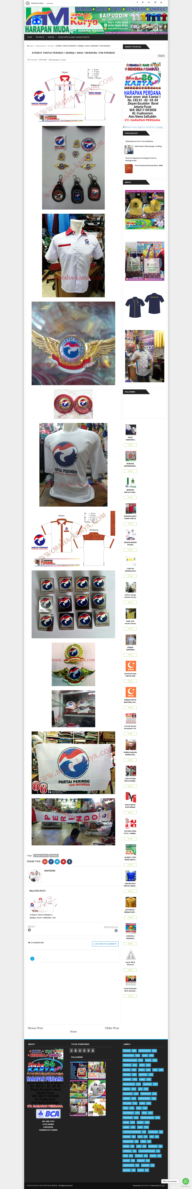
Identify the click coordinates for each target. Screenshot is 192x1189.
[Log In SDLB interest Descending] (130, 955)
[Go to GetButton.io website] (186, 1186)
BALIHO (127, 1070)
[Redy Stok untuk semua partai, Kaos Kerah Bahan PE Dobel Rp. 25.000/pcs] (130, 614)
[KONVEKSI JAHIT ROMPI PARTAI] (130, 509)
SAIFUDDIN (49, 870)
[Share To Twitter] (57, 861)
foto (144, 1113)
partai (140, 1122)
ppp (138, 1146)
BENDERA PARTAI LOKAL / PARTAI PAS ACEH (130, 491)
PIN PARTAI (40, 37)
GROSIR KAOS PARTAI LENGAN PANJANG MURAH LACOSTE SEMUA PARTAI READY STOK (130, 884)
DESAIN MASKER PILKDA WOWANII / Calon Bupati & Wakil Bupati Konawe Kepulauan (130, 543)
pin (140, 1089)
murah (126, 1160)
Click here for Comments (105, 944)
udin (140, 1127)
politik (126, 1127)
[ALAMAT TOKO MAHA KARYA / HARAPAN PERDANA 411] (130, 850)
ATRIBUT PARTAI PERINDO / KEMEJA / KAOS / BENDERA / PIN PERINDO (43, 918)
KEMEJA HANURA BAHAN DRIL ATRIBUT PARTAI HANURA (130, 753)
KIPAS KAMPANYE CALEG (130, 438)
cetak (126, 1122)
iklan (143, 1141)
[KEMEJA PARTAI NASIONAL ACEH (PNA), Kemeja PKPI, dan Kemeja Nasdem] (130, 693)
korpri (153, 1156)
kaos (145, 1055)
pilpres (126, 1089)
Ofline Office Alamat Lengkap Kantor (73, 37)
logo (139, 1108)
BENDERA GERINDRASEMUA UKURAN (130, 465)
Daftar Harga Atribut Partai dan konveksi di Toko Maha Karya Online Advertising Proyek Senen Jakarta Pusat (130, 596)
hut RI (140, 1170)
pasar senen (129, 1084)
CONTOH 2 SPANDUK (132, 1132)
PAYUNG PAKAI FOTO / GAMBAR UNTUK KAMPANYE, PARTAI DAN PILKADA (130, 832)
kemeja (127, 1050)
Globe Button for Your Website (139, 141)
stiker (141, 1070)
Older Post (112, 1028)
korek (126, 1146)
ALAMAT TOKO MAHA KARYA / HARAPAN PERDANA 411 (130, 858)
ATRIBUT (127, 1065)
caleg (142, 1079)
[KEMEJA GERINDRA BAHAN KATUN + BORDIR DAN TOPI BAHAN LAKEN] (130, 640)
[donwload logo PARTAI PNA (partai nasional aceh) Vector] (130, 667)
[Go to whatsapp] (185, 1181)
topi (155, 1070)
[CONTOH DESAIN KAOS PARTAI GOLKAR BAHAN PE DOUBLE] (130, 562)
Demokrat (128, 1117)
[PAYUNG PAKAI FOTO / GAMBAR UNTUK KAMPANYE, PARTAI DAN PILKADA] (130, 824)
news (148, 1060)
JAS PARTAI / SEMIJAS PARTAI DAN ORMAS (130, 911)
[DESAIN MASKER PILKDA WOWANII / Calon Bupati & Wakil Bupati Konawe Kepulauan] (130, 535)
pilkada (127, 1136)
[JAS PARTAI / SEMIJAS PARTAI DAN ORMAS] (130, 903)
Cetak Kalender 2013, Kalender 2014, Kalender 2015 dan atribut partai (130, 989)
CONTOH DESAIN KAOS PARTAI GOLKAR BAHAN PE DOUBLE (130, 570)
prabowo (152, 1146)
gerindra (143, 1074)
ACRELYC (127, 1151)
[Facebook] (137, 2)
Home (29, 37)
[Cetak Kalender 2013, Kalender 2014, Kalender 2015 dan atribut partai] (130, 981)
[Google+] (149, 2)
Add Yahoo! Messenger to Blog (148, 146)
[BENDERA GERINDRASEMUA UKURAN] (130, 457)
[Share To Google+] (45, 861)
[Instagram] (155, 2)
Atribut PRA (128, 1141)
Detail (130, 445)
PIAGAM (145, 1165)
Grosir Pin (128, 1094)
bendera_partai (130, 1060)
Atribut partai (41, 856)
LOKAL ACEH (128, 1165)
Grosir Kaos (128, 1055)
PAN (125, 1156)
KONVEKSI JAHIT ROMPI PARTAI (130, 517)
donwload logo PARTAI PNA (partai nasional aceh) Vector (130, 675)
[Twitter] (143, 2)
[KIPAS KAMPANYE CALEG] (130, 430)
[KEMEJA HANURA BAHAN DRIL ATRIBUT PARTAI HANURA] (130, 745)
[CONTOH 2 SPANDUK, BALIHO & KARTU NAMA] (130, 929)
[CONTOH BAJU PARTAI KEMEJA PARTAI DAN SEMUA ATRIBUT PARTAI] (130, 771)
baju (125, 1108)
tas (151, 1136)
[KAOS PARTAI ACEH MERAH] (130, 798)
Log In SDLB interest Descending (130, 963)
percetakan (128, 1113)
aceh (142, 1103)
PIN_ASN (127, 1103)
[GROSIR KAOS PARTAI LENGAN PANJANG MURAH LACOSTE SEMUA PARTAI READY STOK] (130, 876)
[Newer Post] (29, 930)
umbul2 (141, 1160)
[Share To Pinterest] (63, 861)
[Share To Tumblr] (69, 861)
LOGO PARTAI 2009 (146, 1151)
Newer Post (35, 1028)
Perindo (54, 856)
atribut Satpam (147, 1117)
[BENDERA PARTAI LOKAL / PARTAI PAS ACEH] (130, 483)
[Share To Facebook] (51, 861)
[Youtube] (161, 2)
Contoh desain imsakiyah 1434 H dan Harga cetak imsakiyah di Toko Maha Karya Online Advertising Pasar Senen (130, 727)
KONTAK (51, 37)
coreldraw (153, 1132)
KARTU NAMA (144, 1098)
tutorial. (127, 1074)
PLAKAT (139, 1156)
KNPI (142, 1065)
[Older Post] (116, 931)
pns (140, 1136)
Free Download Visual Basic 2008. (149, 165)
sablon (126, 1098)
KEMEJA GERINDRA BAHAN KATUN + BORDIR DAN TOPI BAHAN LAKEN (130, 648)
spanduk (147, 1084)
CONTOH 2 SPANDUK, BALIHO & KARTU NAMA (130, 937)
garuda (127, 1170)
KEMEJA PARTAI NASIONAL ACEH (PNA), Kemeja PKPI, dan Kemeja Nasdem (130, 701)
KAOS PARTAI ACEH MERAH (130, 806)
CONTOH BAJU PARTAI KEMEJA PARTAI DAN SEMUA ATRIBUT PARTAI (130, 779)
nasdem (127, 1079)
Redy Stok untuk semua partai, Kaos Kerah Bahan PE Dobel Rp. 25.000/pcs (130, 622)
